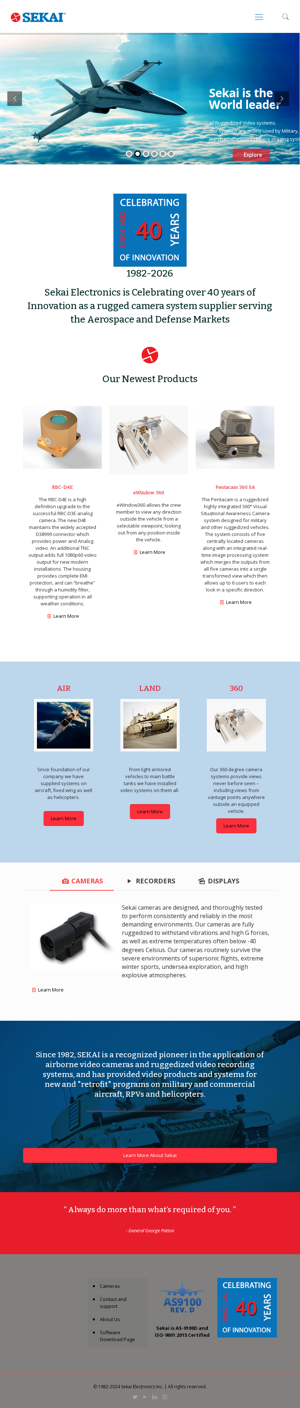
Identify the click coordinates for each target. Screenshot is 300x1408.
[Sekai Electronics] (38, 16)
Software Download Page (117, 1336)
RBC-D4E (62, 487)
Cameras (110, 1286)
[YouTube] (145, 1396)
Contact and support (113, 1302)
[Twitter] (135, 1396)
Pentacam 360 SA (235, 487)
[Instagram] (165, 1396)
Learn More (66, 616)
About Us (110, 1319)
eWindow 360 (148, 492)
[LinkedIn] (155, 1396)
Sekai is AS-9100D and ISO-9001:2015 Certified (182, 1331)
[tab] (82, 881)
